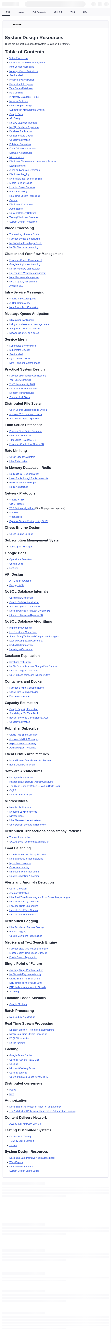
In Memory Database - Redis (24, 97)
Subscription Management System (27, 110)
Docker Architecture (19, 696)
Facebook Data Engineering (23, 906)
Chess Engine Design (20, 105)
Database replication (20, 662)
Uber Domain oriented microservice (27, 824)
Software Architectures (20, 153)
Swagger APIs (16, 585)
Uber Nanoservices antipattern (25, 820)
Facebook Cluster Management (25, 260)
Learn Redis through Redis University (28, 478)
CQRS (12, 790)
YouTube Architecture (20, 380)
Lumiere (13, 568)
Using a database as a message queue (29, 324)
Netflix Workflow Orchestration (24, 268)
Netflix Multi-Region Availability (25, 974)
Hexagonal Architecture (21, 777)
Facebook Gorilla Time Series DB (26, 444)
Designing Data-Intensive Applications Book (31, 1158)
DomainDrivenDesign (20, 794)
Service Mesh (16, 75)
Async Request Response (22, 747)
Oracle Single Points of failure (24, 978)
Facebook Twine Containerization (26, 688)
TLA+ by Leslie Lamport (21, 1141)
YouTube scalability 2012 (22, 384)
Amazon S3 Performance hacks (25, 414)
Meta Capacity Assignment (23, 281)
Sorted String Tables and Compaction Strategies (34, 636)
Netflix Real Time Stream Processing (28, 1034)
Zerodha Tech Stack (19, 397)
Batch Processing (18, 191)
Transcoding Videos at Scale (24, 234)
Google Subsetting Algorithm (24, 876)
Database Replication (20, 131)
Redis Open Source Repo (22, 482)
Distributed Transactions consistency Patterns (32, 161)
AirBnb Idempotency (19, 303)
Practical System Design (22, 79)
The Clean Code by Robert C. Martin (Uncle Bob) (34, 786)
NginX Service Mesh (19, 358)
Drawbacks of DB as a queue (24, 333)
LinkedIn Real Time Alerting (23, 910)
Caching (13, 200)
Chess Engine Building (21, 534)
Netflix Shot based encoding (23, 247)
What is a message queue (22, 298)
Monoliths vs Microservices (23, 812)
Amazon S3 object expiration (24, 418)
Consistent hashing (19, 867)
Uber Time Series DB (20, 435)
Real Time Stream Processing (24, 196)
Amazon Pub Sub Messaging (24, 739)
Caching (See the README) (24, 1060)
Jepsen (13, 1145)
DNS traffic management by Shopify (27, 987)
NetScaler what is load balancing (26, 858)
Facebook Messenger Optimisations (27, 375)
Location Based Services (22, 187)
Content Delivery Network (22, 213)
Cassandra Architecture (21, 598)
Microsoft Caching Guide (22, 1068)
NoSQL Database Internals (23, 123)
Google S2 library (18, 1004)
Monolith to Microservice (21, 393)
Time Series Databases (21, 88)
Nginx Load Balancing (20, 863)
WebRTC (14, 512)
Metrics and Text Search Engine (25, 178)
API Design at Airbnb (20, 581)
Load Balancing (17, 166)
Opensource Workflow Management (27, 273)
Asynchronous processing (22, 743)
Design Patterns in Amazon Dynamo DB (29, 611)
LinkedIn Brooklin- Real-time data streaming (31, 1030)
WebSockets (15, 517)
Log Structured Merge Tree (23, 632)
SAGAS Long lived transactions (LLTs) (29, 841)
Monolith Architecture (20, 807)
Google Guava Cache (20, 1055)
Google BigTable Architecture (24, 602)
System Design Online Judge (24, 1171)
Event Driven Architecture (22, 764)
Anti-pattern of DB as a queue (24, 328)
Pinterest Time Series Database (25, 431)
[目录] (5, 24)
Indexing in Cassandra (21, 649)
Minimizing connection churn (24, 871)
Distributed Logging (19, 174)
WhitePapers (16, 1162)
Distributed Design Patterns (23, 388)
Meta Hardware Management (24, 277)
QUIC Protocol (16, 504)
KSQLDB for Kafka (19, 1038)
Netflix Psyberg (17, 1043)
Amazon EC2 (16, 286)
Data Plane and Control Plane (24, 363)
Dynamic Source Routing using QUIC (28, 521)
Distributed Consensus (21, 204)
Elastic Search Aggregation (23, 957)
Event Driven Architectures (23, 148)
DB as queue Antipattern (21, 320)
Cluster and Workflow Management (27, 62)
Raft (11, 1094)
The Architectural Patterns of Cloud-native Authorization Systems (42, 1111)
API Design (15, 118)
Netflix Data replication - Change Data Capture (33, 666)
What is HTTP (16, 499)
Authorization (16, 209)
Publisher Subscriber (20, 144)
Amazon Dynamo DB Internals (24, 606)
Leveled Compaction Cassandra (25, 640)
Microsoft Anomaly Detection (24, 901)
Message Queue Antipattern (23, 71)
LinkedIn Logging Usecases (23, 670)
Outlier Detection (18, 888)
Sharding (14, 991)
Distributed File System (21, 84)
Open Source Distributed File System (28, 410)
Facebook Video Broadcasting (24, 239)
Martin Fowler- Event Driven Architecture (30, 760)
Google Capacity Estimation (23, 709)
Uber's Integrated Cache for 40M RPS (28, 1077)
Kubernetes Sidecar (19, 350)
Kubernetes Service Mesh (22, 346)
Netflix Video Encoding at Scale (25, 243)
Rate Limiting (16, 92)
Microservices (16, 157)
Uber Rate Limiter (18, 461)
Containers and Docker (21, 135)
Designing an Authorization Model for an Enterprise (35, 1106)
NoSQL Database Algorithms (24, 127)
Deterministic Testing (20, 1136)
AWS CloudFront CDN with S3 (25, 1124)
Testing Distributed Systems (23, 217)
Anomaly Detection (19, 893)
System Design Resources (23, 222)
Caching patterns (18, 1072)
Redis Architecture (18, 487)
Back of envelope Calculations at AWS (29, 717)
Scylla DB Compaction (21, 645)
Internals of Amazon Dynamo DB (26, 615)
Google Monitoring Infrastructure (25, 936)
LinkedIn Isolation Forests (22, 914)
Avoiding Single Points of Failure (26, 970)
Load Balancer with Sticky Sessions (27, 854)
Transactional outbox (20, 837)
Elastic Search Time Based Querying (28, 953)
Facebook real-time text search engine (29, 948)
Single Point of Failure (20, 183)
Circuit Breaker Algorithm (22, 457)
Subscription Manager (20, 546)
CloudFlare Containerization (23, 692)
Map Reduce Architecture (22, 1017)
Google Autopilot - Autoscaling (24, 264)
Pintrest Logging (17, 931)
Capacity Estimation (19, 140)
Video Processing (18, 58)
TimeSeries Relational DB (22, 440)
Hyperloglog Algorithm (20, 628)
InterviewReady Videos (21, 1166)
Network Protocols (18, 101)
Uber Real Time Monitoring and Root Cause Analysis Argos (39, 897)
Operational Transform (20, 559)
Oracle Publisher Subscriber (23, 734)
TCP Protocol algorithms (22, 508)
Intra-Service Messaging (21, 67)
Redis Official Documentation (24, 474)
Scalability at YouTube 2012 (23, 713)
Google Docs (16, 114)
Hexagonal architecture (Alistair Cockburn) (31, 782)
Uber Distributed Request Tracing (26, 927)
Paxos (12, 1089)
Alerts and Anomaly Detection (24, 170)
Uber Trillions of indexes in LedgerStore (29, 675)
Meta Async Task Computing (23, 307)
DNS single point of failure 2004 (25, 983)
